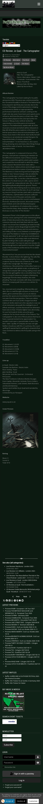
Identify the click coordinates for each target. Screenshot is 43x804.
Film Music (25, 63)
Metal (33, 60)
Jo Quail (16, 63)
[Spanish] (14, 43)
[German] (8, 43)
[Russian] (12, 43)
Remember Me (10, 767)
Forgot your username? (13, 787)
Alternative (16, 60)
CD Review (7, 60)
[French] (6, 43)
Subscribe (8, 745)
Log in (21, 780)
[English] (4, 43)
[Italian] (10, 43)
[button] (4, 601)
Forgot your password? (13, 785)
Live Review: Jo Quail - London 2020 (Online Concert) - (21, 581)
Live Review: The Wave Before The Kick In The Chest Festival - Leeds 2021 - (22, 576)
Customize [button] (33, 801)
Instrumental (8, 63)
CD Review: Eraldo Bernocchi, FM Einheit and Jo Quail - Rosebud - (23, 590)
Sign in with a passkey (24, 773)
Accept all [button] (9, 801)
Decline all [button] (21, 801)
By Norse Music (9, 67)
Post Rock (26, 60)
